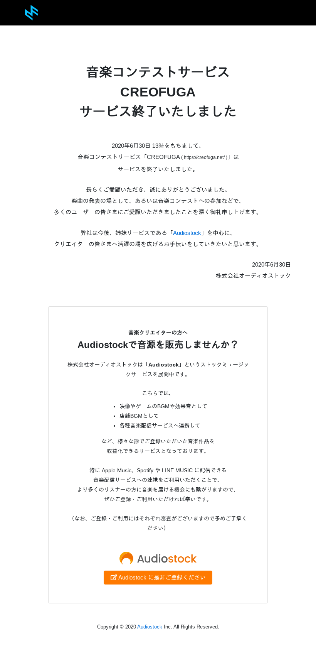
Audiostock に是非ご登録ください (161, 577)
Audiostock (187, 233)
